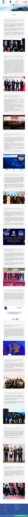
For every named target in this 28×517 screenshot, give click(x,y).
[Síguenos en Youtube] (15, 511)
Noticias (5, 510)
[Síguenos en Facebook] (18, 511)
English (17, 4)
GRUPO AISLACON (12, 515)
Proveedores (5, 511)
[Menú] (13, 5)
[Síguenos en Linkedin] (21, 511)
